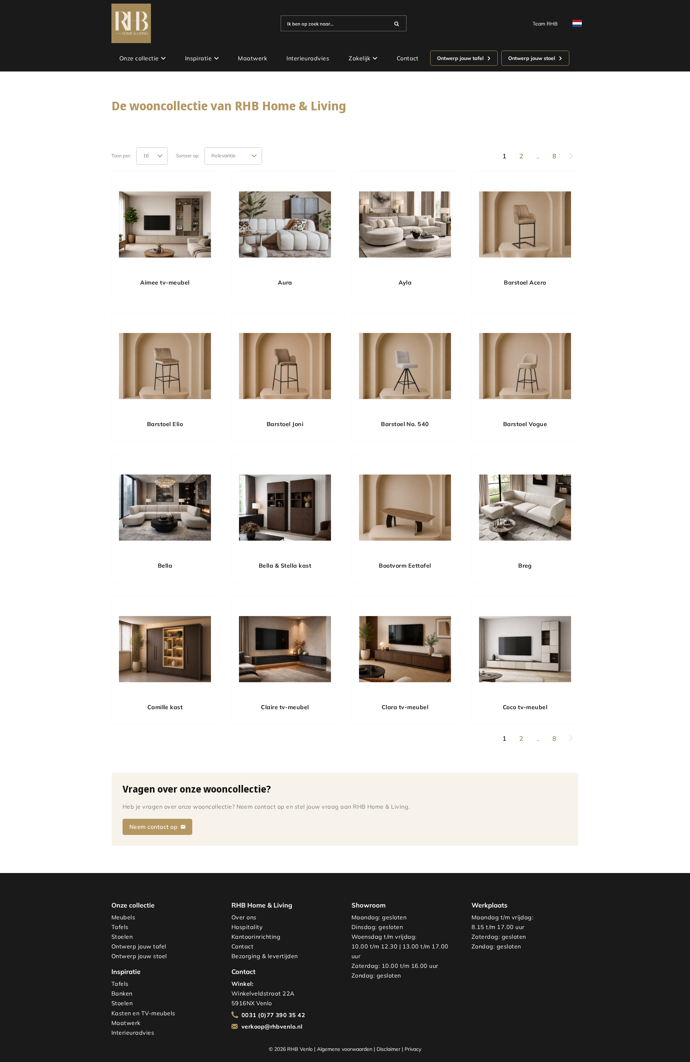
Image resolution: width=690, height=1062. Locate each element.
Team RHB (545, 23)
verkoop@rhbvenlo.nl (272, 1026)
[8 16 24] (152, 156)
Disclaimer (388, 1049)
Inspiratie (198, 58)
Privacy (413, 1049)
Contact (408, 58)
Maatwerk (252, 58)
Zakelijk (359, 58)
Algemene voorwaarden (344, 1049)
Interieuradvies (307, 58)
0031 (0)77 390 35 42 (273, 1015)
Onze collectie (139, 58)
